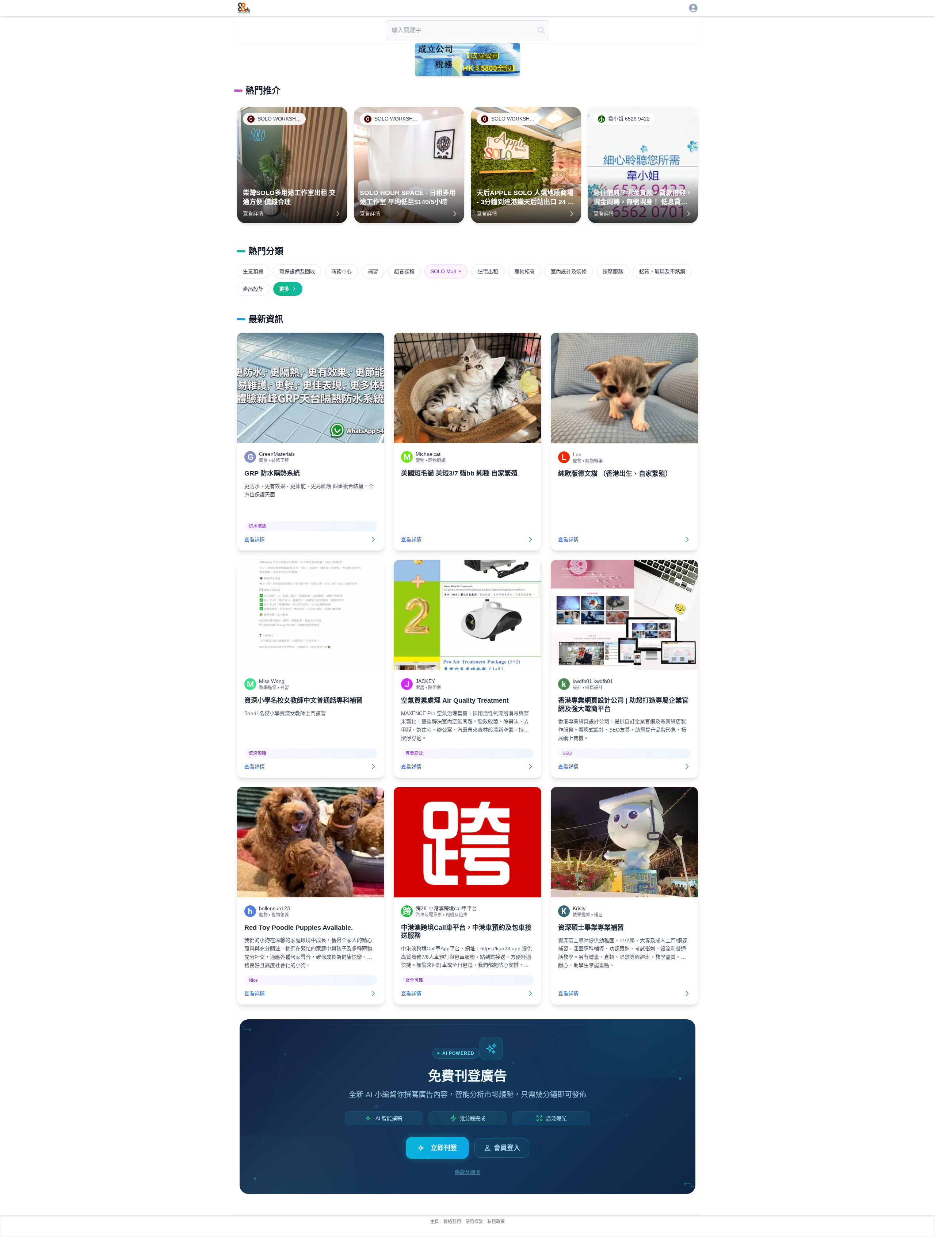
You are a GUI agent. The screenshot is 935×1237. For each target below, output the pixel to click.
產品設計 (253, 289)
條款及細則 (467, 1172)
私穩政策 (496, 1221)
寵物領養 (524, 271)
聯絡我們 (452, 1221)
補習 (373, 271)
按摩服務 (613, 271)
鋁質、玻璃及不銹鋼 (662, 271)
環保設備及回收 (297, 271)
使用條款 (474, 1221)
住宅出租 (488, 271)
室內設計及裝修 (569, 271)
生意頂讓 (253, 271)
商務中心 (341, 271)
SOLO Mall (446, 271)
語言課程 (404, 271)
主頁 (434, 1221)
